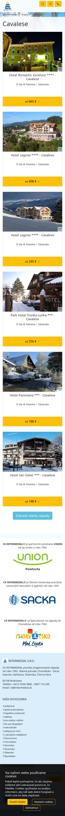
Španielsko (9, 756)
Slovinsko (9, 745)
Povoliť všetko (17, 801)
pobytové (9, 706)
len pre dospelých (13, 723)
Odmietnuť (31, 807)
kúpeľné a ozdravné (14, 713)
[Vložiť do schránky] (60, 69)
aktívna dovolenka (13, 709)
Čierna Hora (10, 738)
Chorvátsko (10, 741)
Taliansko (9, 752)
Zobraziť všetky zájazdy (32, 516)
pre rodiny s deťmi (13, 720)
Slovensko (9, 749)
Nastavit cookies (43, 801)
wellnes (8, 716)
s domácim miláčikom (15, 734)
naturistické (10, 727)
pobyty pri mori (12, 731)
